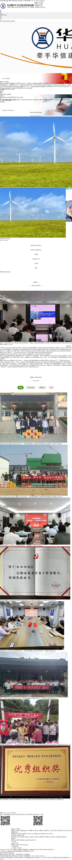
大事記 (52, 847)
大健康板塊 (41, 853)
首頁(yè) (4, 15)
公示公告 (10, 361)
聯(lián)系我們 (58, 847)
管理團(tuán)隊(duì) (33, 847)
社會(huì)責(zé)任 (67, 847)
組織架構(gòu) (24, 847)
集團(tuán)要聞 (15, 856)
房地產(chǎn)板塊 (50, 853)
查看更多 (3, 102)
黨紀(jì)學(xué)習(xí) (47, 850)
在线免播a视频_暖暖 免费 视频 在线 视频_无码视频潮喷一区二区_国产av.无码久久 (22, 0)
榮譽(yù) (42, 404)
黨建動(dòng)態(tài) (16, 850)
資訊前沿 (33, 856)
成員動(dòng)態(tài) (25, 856)
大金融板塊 (58, 853)
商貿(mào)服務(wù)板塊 (31, 853)
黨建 (20, 404)
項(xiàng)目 (30, 404)
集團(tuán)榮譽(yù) (44, 847)
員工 (51, 404)
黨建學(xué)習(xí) (27, 850)
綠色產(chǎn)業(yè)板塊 (17, 853)
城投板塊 (63, 853)
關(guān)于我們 (39, 2)
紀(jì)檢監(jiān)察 (37, 850)
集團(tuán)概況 (15, 847)
